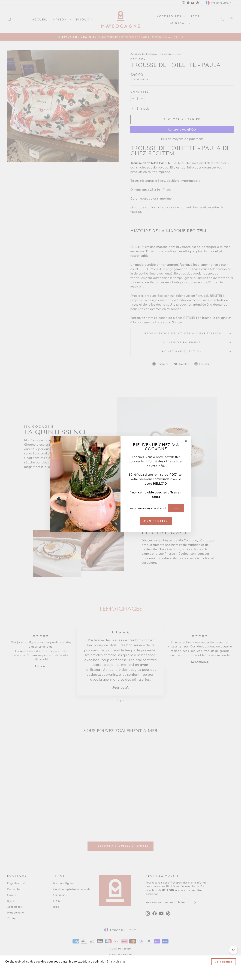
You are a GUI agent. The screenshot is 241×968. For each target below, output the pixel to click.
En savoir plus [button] (116, 961)
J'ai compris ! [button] (223, 961)
